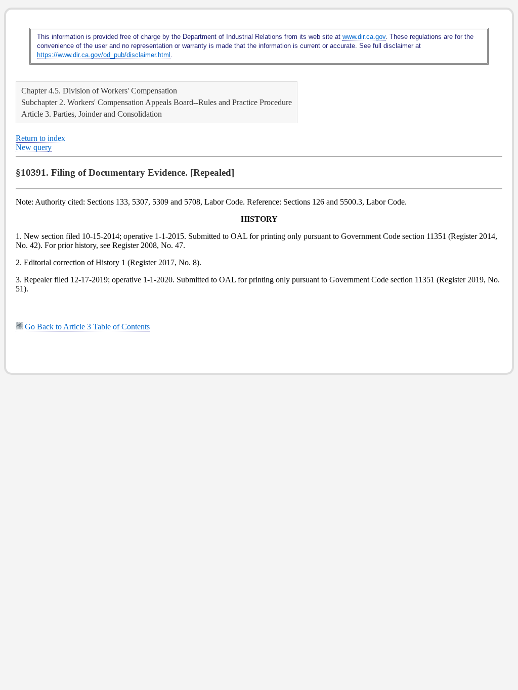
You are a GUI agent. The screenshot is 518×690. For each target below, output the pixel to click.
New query (34, 147)
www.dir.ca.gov (363, 36)
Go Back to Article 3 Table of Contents (87, 326)
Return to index (40, 138)
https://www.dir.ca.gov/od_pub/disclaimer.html (103, 55)
